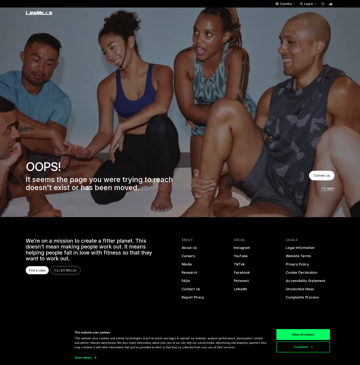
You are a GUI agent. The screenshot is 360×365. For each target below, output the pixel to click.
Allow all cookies (303, 334)
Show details (83, 357)
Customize (301, 346)
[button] (285, 4)
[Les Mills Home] (39, 13)
